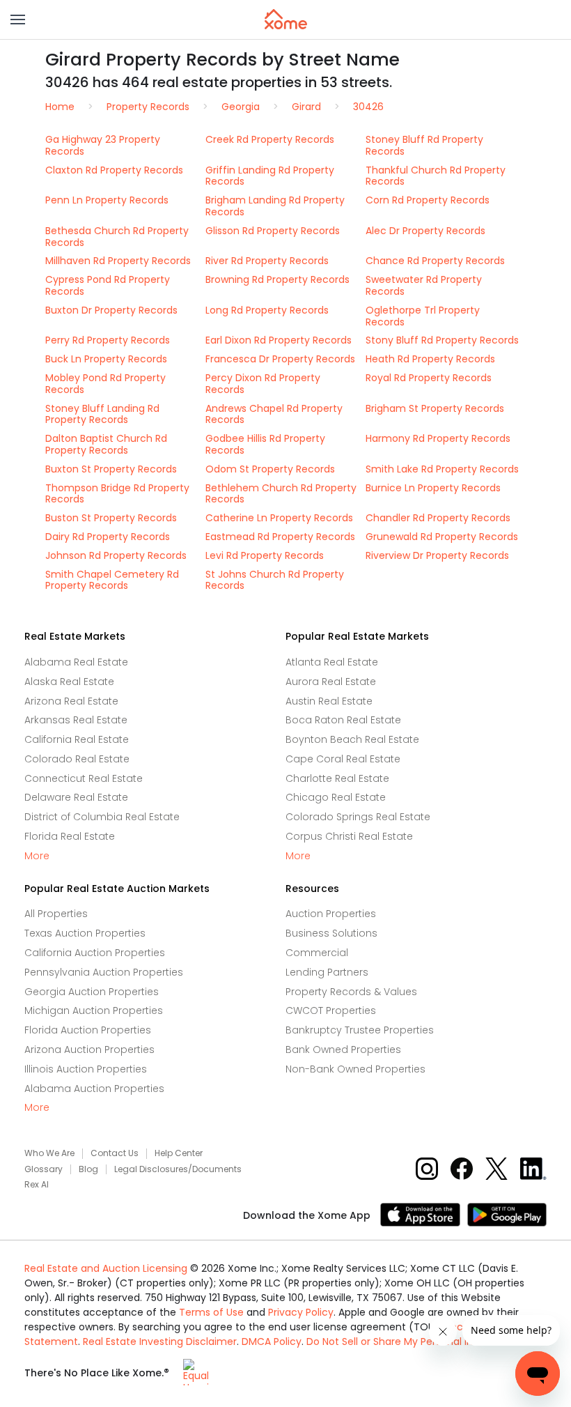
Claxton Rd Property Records (114, 170)
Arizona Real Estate (71, 701)
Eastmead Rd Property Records (280, 537)
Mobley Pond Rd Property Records (105, 384)
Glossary (43, 1169)
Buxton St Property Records (111, 469)
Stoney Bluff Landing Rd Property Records (102, 414)
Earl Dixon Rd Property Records (278, 340)
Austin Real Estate (329, 701)
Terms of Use (211, 1312)
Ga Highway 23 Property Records (102, 145)
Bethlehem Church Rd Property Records (281, 494)
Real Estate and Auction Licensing (105, 1268)
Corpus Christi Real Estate (349, 836)
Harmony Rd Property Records (438, 438)
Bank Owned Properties (343, 1049)
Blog (88, 1169)
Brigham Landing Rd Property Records (275, 206)
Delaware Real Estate (76, 797)
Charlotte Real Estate (337, 778)
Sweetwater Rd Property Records (424, 285)
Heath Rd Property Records (430, 359)
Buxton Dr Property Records (111, 310)
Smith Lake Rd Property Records (442, 469)
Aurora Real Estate (331, 682)
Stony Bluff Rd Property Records (442, 340)
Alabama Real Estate (76, 662)
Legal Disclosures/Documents (178, 1169)
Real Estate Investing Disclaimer (160, 1341)
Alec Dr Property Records (425, 231)
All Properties (56, 914)
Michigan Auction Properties (93, 1010)
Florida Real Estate (69, 836)
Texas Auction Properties (85, 933)
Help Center (179, 1153)
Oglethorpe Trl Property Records (423, 316)
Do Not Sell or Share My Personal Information (414, 1341)
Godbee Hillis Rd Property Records (265, 444)
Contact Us (115, 1153)
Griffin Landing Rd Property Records (269, 176)
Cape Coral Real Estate (343, 759)
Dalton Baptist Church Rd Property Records (106, 444)
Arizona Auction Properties (89, 1049)
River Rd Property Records (267, 261)
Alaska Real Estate (69, 682)
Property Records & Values (351, 992)
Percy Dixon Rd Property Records (262, 384)
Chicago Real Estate (336, 797)
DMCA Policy (272, 1341)
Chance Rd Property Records (435, 261)
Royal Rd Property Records (429, 378)
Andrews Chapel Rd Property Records (274, 414)
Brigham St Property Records (435, 408)
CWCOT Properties (331, 1010)
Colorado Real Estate (77, 759)
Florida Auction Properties (87, 1030)
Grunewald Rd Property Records (442, 537)
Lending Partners (327, 972)
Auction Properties (331, 914)
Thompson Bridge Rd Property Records (117, 494)
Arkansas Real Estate (75, 720)
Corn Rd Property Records (428, 200)
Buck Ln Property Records (106, 359)
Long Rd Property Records (267, 310)
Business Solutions (331, 933)
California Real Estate (76, 739)
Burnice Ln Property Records (433, 488)
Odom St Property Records (270, 469)
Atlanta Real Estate (332, 662)
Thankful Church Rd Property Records (436, 176)
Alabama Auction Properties (94, 1088)
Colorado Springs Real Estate (358, 817)
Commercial (317, 953)
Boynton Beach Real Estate (352, 739)
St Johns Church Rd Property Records (274, 580)
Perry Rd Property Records (107, 340)
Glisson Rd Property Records (272, 231)
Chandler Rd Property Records (438, 518)
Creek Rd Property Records (269, 139)
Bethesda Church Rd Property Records (117, 236)
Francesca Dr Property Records (280, 359)
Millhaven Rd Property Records (118, 261)
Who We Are (49, 1153)
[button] (18, 19)
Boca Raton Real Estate (343, 720)
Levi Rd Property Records (264, 555)
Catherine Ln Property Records (279, 518)
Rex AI (36, 1185)
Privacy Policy (301, 1312)
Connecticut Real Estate (83, 778)
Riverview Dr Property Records (437, 555)
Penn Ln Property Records (107, 200)
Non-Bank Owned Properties (355, 1069)
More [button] (36, 856)
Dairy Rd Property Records (107, 537)
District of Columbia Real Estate (102, 817)
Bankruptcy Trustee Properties (360, 1030)
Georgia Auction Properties (91, 992)
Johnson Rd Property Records (116, 555)
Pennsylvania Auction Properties (103, 972)
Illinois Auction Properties (85, 1069)
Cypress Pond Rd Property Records (107, 285)
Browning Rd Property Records (277, 279)
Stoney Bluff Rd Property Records (424, 145)
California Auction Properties (94, 953)
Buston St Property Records (111, 518)
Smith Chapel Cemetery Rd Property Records (112, 580)
